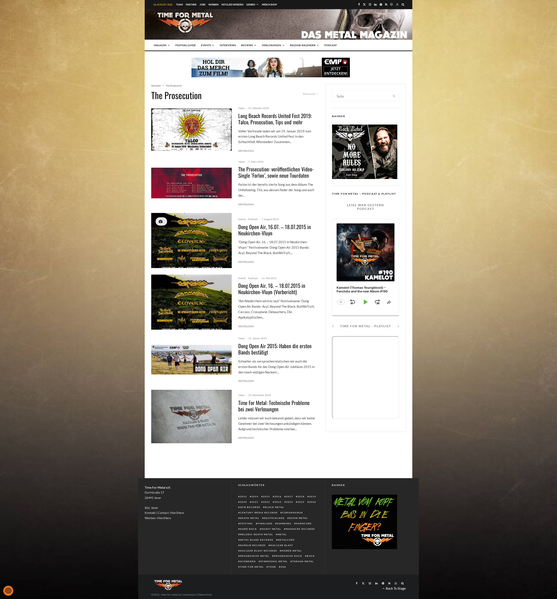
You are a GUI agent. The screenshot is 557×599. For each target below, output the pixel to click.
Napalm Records (253, 545)
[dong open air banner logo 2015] (191, 360)
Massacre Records (300, 529)
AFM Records (250, 507)
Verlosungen (271, 45)
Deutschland (274, 518)
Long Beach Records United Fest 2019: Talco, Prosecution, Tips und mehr (275, 119)
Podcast (330, 45)
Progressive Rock (288, 556)
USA (283, 566)
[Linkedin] (375, 4)
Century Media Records (259, 512)
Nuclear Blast (281, 545)
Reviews (247, 45)
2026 (312, 502)
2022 (266, 502)
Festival (246, 523)
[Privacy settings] (8, 591)
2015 (266, 496)
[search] (394, 96)
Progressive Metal (254, 556)
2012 (243, 496)
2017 (289, 496)
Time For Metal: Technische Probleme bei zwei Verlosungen (274, 406)
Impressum (189, 594)
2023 (278, 502)
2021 (255, 502)
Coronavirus (292, 512)
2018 (301, 496)
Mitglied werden (232, 4)
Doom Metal (298, 518)
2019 (312, 496)
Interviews (228, 45)
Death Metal (249, 518)
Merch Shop (269, 4)
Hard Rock (248, 529)
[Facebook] (359, 4)
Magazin (160, 45)
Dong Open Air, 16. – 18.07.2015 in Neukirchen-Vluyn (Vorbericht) (271, 288)
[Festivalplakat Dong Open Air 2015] (191, 240)
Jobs (202, 4)
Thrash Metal (303, 561)
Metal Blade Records (256, 539)
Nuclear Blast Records (258, 550)
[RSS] (386, 4)
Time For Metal (252, 566)
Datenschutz (205, 594)
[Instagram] (370, 4)
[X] (364, 4)
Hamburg (284, 523)
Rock (311, 556)
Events (206, 45)
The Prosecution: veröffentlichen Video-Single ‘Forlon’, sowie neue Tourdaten (276, 172)
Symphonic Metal (274, 561)
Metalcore (286, 539)
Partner (191, 4)
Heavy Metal (271, 529)
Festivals (253, 219)
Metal (282, 534)
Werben (213, 4)
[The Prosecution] (191, 183)
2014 (255, 496)
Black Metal (274, 507)
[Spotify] (381, 4)
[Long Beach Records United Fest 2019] (191, 129)
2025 (301, 502)
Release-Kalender (302, 45)
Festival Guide (185, 45)
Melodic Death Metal (256, 534)
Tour (272, 566)
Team (179, 4)
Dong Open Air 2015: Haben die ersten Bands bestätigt (275, 349)
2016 (278, 496)
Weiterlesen (246, 150)
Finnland (265, 523)
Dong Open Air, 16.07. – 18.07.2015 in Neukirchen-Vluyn (274, 230)
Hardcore (304, 523)
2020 (243, 502)
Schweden (248, 561)
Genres (250, 4)
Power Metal (292, 550)
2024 (289, 502)
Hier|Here (177, 513)
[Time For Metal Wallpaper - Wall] (191, 417)
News (241, 108)
